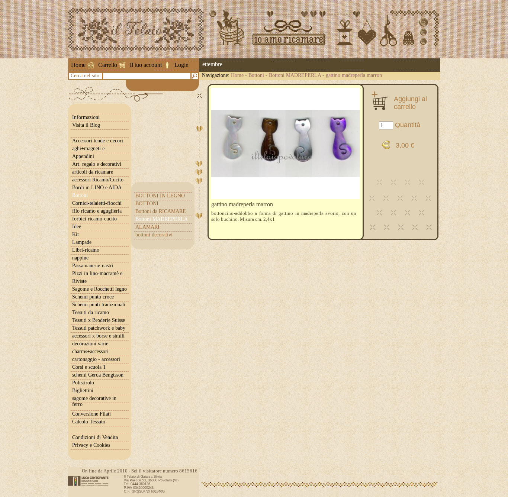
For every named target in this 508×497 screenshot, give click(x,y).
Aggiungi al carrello (410, 102)
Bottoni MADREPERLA (295, 75)
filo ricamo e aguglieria (97, 211)
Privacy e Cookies (91, 445)
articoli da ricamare (92, 172)
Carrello (107, 65)
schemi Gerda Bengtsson (97, 375)
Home (78, 65)
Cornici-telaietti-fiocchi (97, 203)
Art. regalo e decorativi (96, 164)
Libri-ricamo (85, 250)
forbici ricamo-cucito (94, 219)
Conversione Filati (91, 414)
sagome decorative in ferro (94, 401)
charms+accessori (90, 351)
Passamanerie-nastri (92, 265)
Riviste (79, 281)
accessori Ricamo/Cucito (97, 180)
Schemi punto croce (93, 297)
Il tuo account (146, 65)
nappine (80, 258)
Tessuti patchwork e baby (98, 328)
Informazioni (86, 117)
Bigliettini (82, 390)
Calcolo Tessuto (88, 422)
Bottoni (256, 75)
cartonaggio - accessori (96, 359)
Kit (75, 234)
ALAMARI (147, 227)
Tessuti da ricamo (90, 312)
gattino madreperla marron (354, 75)
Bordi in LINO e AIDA (97, 187)
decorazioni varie (90, 343)
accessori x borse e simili (98, 336)
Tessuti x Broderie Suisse (98, 320)
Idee (76, 226)
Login (181, 65)
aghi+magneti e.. (89, 148)
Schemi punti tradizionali (98, 304)
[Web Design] (91, 481)
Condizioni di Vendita (95, 437)
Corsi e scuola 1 (89, 367)
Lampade (81, 242)
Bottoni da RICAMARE (160, 211)
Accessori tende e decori (97, 140)
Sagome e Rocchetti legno (99, 289)
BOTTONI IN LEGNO (160, 196)
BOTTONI (146, 203)
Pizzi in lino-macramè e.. (98, 273)
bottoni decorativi (154, 235)
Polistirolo (83, 382)
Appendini (83, 156)
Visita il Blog (86, 125)
